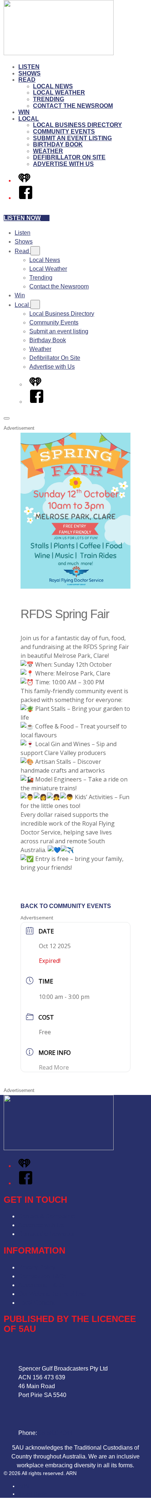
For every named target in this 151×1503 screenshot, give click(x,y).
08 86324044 (55, 1433)
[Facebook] (25, 198)
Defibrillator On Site (69, 157)
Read (27, 80)
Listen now (22, 218)
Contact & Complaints (46, 1216)
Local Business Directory (77, 125)
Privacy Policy (36, 1267)
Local (28, 119)
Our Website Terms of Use (52, 1294)
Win (24, 112)
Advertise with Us (63, 164)
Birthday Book (58, 144)
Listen (29, 67)
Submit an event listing (72, 138)
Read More (54, 1067)
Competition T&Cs (42, 1276)
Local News (53, 86)
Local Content (36, 1303)
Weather (48, 151)
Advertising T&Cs (41, 1285)
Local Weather (59, 92)
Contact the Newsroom (73, 106)
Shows (29, 73)
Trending (48, 99)
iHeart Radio (32, 1494)
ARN (23, 1486)
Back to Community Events (66, 906)
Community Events (64, 131)
